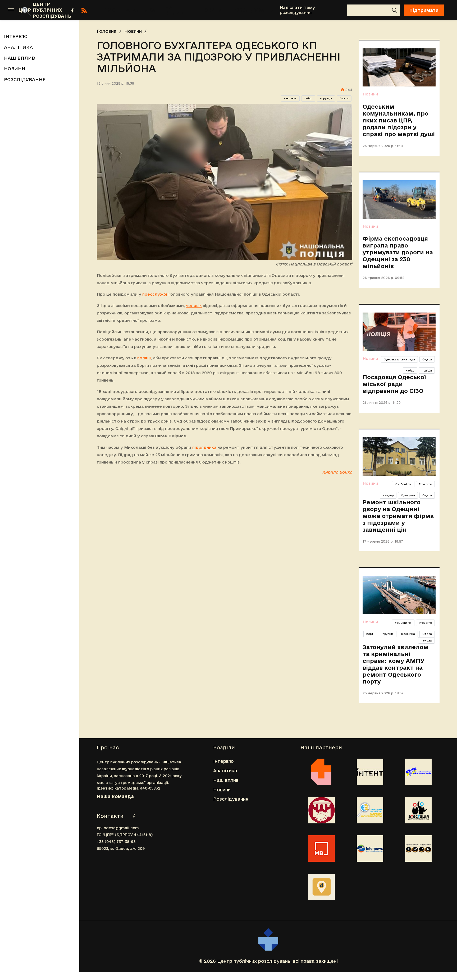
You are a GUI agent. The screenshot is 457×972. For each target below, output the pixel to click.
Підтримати (423, 10)
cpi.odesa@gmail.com (118, 828)
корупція (326, 98)
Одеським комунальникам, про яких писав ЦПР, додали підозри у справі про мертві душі (399, 120)
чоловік (194, 305)
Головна (107, 31)
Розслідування (254, 9)
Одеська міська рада (399, 359)
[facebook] (72, 10)
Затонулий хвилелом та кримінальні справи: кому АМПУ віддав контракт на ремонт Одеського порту (395, 664)
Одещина (408, 495)
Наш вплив (174, 10)
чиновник (290, 98)
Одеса (344, 98)
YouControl (403, 484)
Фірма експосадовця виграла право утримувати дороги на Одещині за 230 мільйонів (398, 252)
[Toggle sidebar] (11, 10)
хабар (308, 98)
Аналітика (140, 9)
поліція (427, 370)
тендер (388, 495)
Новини (211, 9)
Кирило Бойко (337, 472)
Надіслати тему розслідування (297, 10)
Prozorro (425, 484)
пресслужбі (154, 294)
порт (369, 633)
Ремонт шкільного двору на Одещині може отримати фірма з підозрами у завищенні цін (398, 516)
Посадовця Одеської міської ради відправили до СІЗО (394, 384)
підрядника (204, 447)
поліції (144, 358)
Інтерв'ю (104, 9)
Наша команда (115, 796)
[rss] (84, 10)
